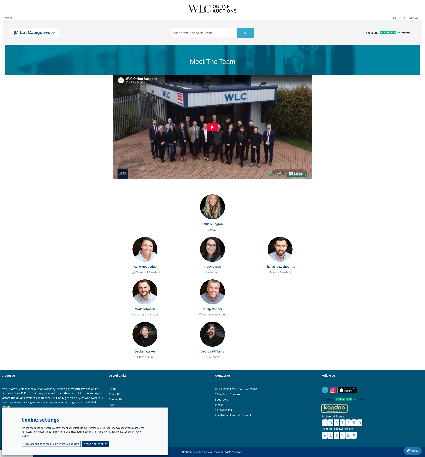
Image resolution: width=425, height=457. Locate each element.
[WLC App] (347, 390)
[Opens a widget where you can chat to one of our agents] (412, 451)
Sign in (397, 17)
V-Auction (214, 452)
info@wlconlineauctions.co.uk (233, 415)
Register (413, 17)
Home (8, 17)
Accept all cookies (96, 444)
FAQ (111, 404)
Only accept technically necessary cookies (51, 444)
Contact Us (115, 399)
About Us (114, 394)
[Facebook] (325, 390)
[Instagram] (333, 390)
